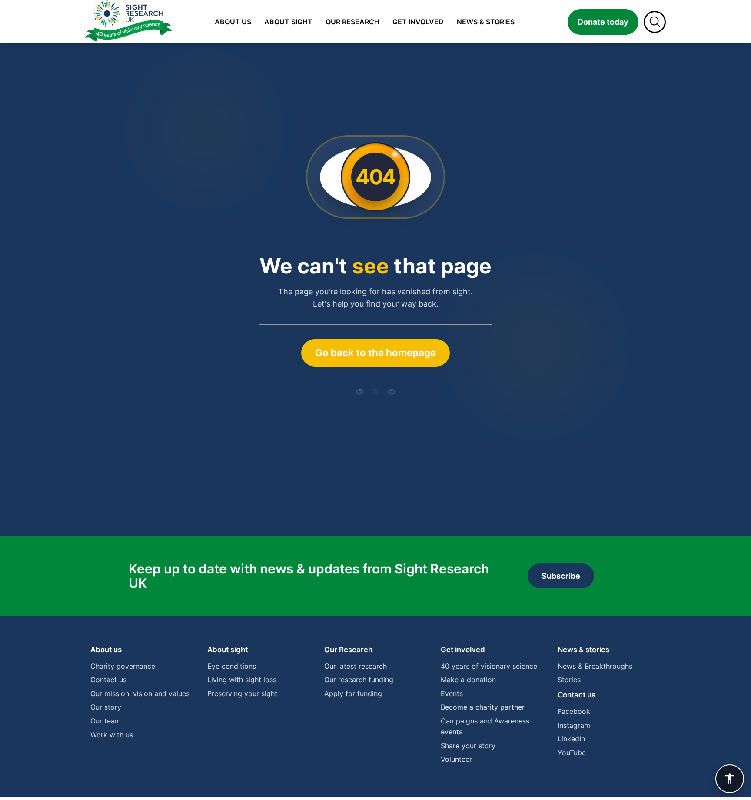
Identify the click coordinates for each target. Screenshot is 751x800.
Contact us (108, 679)
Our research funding (358, 679)
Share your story (468, 745)
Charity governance (122, 666)
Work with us (111, 734)
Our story (105, 707)
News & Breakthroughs (595, 666)
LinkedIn (571, 738)
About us (233, 21)
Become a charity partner (483, 707)
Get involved (418, 21)
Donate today (603, 22)
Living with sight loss (241, 679)
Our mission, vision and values (139, 693)
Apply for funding (353, 693)
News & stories (486, 21)
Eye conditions (231, 666)
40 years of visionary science (489, 666)
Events (452, 693)
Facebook (574, 711)
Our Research (348, 649)
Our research (352, 21)
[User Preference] (729, 778)
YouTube (572, 752)
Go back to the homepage (375, 352)
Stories (569, 679)
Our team (105, 721)
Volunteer (456, 759)
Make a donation (468, 679)
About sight (288, 21)
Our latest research (355, 666)
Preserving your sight (242, 693)
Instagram (574, 725)
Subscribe (561, 575)
